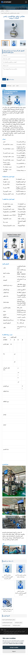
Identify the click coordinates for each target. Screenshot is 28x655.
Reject (14, 651)
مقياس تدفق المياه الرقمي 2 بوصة (8, 619)
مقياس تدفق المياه (18, 622)
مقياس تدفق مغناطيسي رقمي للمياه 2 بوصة (10, 13)
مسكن (2, 11)
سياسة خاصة (11, 79)
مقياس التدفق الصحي (6, 625)
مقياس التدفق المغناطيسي (7, 622)
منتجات (7, 11)
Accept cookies (14, 647)
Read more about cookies (16, 643)
